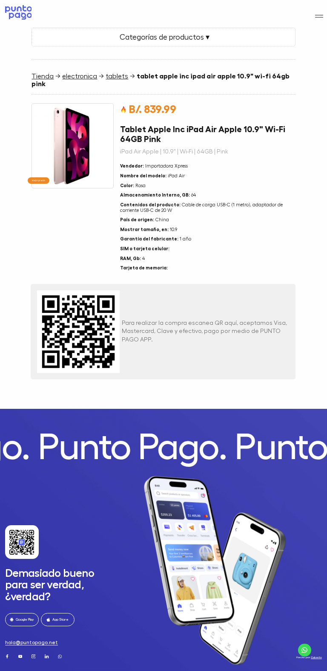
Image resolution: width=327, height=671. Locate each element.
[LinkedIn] (47, 656)
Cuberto (316, 657)
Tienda (43, 76)
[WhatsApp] (60, 656)
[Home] (17, 12)
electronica (79, 76)
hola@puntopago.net (31, 642)
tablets (117, 76)
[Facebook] (7, 656)
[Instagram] (34, 656)
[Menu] (319, 16)
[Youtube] (20, 656)
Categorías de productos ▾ (163, 37)
